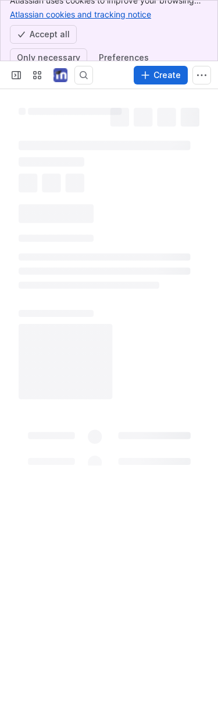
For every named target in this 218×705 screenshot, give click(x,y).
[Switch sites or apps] (37, 75)
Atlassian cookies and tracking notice (80, 14)
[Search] (83, 75)
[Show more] (201, 75)
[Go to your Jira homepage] (60, 75)
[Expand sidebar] (16, 75)
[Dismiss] (202, 641)
